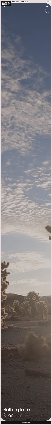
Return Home (26, 422)
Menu (48, 1)
